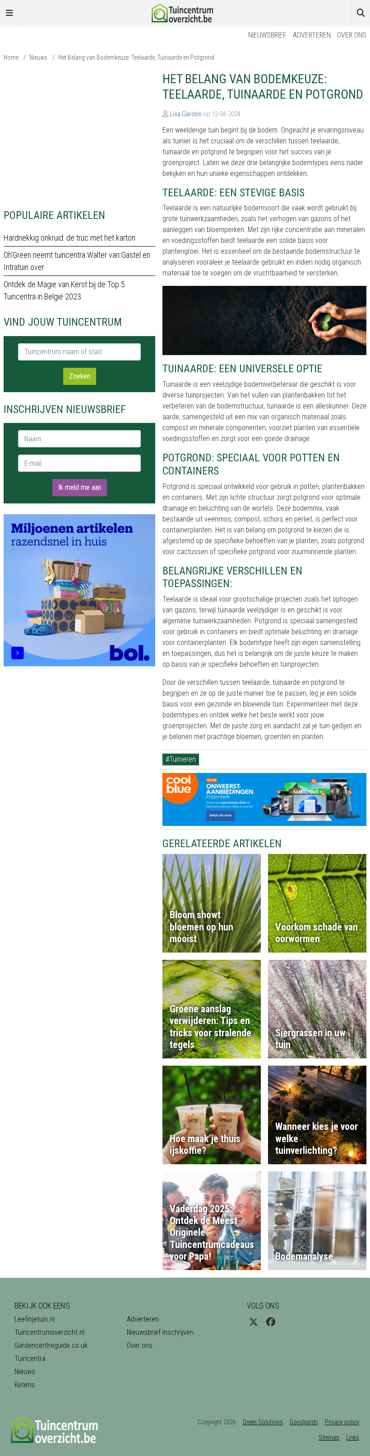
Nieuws (38, 57)
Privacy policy (342, 1422)
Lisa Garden (186, 114)
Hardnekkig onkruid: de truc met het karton (69, 237)
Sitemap (329, 1437)
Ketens (24, 1384)
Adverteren (312, 35)
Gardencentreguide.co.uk (51, 1345)
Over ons (351, 35)
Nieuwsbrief (267, 35)
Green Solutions (263, 1422)
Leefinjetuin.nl (34, 1319)
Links (352, 1437)
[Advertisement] (79, 134)
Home (11, 57)
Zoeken (79, 376)
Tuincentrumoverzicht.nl (49, 1332)
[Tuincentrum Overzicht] (185, 12)
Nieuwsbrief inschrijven (160, 1332)
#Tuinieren (181, 759)
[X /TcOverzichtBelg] (253, 1322)
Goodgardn (304, 1422)
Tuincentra (30, 1358)
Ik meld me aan (79, 487)
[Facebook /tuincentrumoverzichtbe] (271, 1322)
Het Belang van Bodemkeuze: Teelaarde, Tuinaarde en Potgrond (136, 57)
